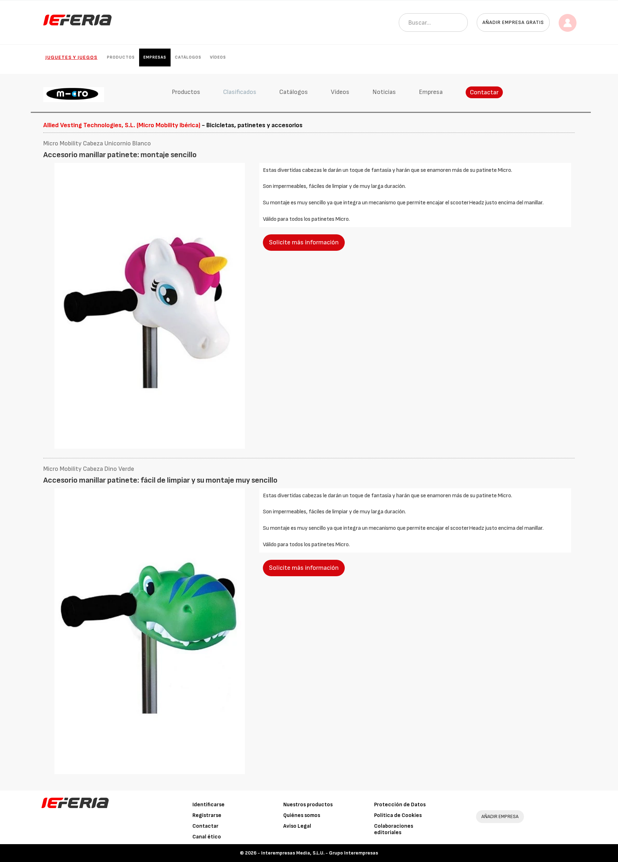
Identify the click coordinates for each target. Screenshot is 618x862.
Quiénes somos (301, 815)
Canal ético (206, 836)
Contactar (484, 92)
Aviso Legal (297, 826)
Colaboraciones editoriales (393, 829)
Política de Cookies (398, 815)
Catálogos (188, 57)
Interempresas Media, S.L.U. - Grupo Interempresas (319, 853)
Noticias (384, 92)
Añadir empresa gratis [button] (513, 22)
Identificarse (208, 804)
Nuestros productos (308, 804)
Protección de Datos (400, 804)
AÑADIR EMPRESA (500, 816)
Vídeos (218, 57)
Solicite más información (304, 242)
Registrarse (206, 815)
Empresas (154, 57)
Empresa (431, 92)
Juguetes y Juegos (71, 57)
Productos (121, 57)
